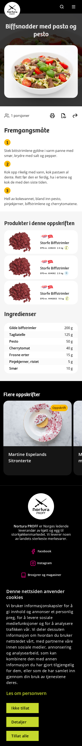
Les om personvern (26, 693)
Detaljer (18, 721)
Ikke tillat (20, 708)
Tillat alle (20, 735)
